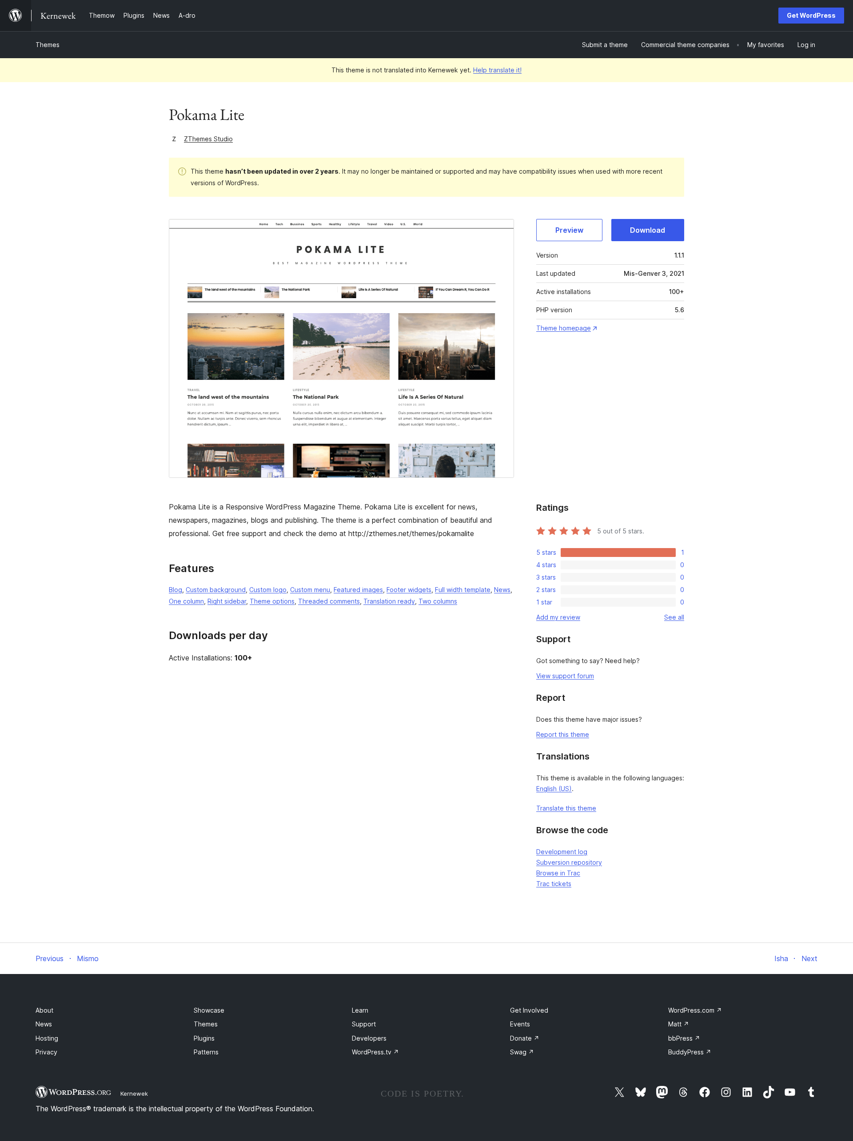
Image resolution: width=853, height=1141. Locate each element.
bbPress (684, 1038)
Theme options (272, 601)
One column (186, 601)
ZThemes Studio (208, 139)
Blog (175, 589)
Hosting (47, 1038)
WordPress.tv (375, 1052)
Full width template (462, 589)
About (44, 1010)
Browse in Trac (558, 873)
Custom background (216, 589)
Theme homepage (563, 328)
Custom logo (268, 589)
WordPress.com (695, 1010)
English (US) (554, 788)
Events (520, 1024)
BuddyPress (689, 1052)
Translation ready (389, 601)
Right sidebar (226, 601)
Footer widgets (409, 589)
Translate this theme (566, 808)
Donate (524, 1038)
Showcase (209, 1010)
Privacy (46, 1052)
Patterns (206, 1052)
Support (364, 1024)
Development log (561, 851)
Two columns (438, 601)
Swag (522, 1052)
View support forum (565, 676)
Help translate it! (497, 70)
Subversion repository (569, 862)
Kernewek (134, 1093)
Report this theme (562, 734)
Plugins (204, 1038)
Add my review (558, 617)
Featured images (358, 589)
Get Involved (529, 1010)
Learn (360, 1010)
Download (647, 230)
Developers (369, 1038)
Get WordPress (811, 15)
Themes (48, 44)
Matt (678, 1024)
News (502, 589)
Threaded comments (329, 601)
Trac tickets (553, 883)
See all (674, 617)
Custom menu (310, 589)
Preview (569, 230)
